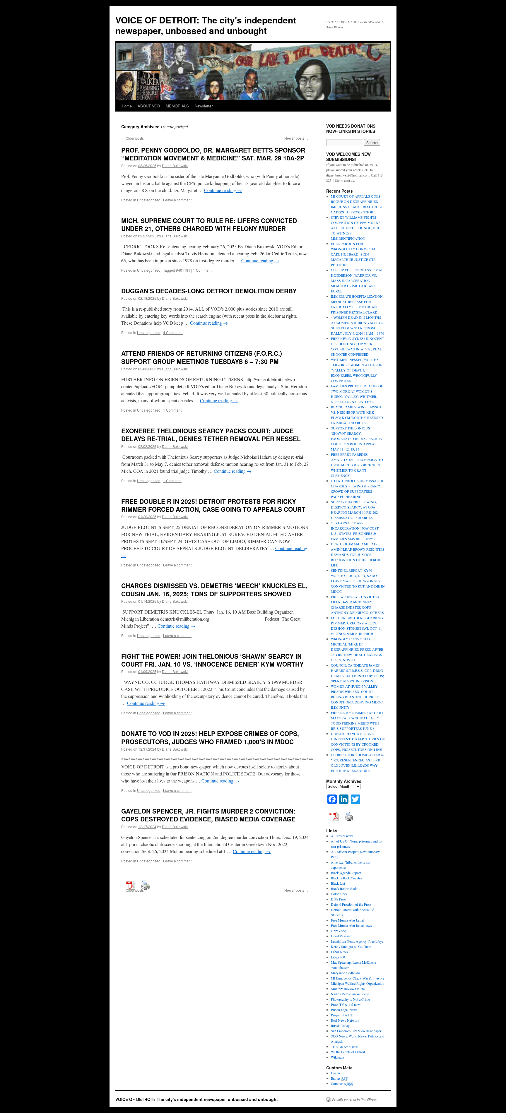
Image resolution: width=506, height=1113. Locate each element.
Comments (342, 1083)
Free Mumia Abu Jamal (347, 920)
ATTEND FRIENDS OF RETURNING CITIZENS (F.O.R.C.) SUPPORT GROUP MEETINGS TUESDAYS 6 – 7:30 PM (201, 357)
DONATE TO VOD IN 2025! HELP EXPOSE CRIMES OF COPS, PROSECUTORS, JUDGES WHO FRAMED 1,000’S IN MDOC (210, 737)
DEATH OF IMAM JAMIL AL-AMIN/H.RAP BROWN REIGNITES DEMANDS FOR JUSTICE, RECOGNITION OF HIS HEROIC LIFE (357, 554)
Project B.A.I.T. (342, 1015)
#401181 (183, 270)
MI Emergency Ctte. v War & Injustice (357, 978)
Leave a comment (177, 199)
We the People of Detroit (348, 1051)
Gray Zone (338, 930)
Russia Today (340, 1025)
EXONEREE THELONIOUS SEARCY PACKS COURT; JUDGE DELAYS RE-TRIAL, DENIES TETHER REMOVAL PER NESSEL (211, 434)
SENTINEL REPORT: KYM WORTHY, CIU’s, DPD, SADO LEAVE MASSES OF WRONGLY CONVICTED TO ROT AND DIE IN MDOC (358, 581)
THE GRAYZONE (344, 1046)
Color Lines (339, 893)
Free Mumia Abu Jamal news (351, 925)
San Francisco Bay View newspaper (356, 1030)
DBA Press (339, 899)
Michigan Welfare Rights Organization (357, 983)
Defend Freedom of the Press (351, 904)
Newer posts (296, 138)
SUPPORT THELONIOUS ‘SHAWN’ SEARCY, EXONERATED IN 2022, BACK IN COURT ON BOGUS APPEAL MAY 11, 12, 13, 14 (356, 438)
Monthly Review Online (348, 988)
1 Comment (202, 270)
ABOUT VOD (149, 106)
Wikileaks (338, 1057)
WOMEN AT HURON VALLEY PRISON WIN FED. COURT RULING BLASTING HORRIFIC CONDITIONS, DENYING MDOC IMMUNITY (357, 697)
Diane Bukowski (175, 165)
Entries (339, 1078)
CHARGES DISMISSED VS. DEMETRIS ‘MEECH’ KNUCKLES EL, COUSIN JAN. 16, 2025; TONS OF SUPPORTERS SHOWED (214, 589)
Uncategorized (148, 199)
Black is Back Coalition (347, 878)
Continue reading (223, 190)
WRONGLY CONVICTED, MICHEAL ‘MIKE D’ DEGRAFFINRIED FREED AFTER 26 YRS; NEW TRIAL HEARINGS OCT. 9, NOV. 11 (357, 649)
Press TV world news (346, 1004)
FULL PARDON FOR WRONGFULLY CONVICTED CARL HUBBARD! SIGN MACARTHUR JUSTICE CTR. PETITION (354, 254)
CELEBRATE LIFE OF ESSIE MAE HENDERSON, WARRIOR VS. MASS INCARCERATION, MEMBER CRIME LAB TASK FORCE (357, 280)
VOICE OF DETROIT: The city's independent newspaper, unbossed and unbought (205, 25)
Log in (335, 1073)
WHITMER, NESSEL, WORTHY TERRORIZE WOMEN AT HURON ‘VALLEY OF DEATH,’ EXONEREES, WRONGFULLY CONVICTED (357, 370)
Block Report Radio (344, 888)
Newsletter (204, 106)
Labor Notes (339, 951)
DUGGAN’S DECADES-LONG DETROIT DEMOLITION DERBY (209, 290)
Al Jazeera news (342, 835)
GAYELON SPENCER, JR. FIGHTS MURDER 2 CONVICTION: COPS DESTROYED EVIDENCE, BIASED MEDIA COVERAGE (208, 815)
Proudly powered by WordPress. (354, 1099)
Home (127, 106)
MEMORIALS (177, 106)
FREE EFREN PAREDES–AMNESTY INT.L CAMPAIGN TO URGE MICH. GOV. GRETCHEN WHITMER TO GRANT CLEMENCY (357, 465)
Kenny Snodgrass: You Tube (351, 946)
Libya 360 (338, 957)
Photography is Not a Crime (350, 999)
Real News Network (345, 1020)
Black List (338, 883)
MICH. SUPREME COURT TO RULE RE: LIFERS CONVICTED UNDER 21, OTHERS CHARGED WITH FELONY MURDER (209, 224)
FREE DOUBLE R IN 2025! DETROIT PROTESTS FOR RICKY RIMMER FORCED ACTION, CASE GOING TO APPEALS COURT (213, 505)
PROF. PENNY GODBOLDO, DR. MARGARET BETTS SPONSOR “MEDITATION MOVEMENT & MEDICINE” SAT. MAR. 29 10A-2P (213, 153)
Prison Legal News (344, 1009)
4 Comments (173, 332)
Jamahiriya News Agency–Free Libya (357, 941)
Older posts (132, 138)
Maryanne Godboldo (345, 972)
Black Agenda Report (346, 872)
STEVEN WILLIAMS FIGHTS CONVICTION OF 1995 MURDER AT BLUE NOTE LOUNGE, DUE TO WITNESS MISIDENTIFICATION (357, 228)
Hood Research (341, 936)
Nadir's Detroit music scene (350, 994)
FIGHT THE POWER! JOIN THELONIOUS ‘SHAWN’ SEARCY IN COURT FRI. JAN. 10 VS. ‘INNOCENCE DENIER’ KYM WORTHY (212, 660)
